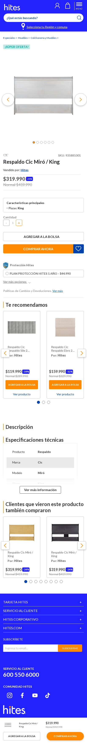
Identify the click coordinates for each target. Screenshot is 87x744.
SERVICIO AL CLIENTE (20, 611)
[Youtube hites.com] (35, 695)
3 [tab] (48, 402)
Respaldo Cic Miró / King (20, 554)
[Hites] (12, 7)
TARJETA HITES (15, 602)
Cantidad (9, 217)
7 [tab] (56, 581)
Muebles (23, 37)
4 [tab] (40, 581)
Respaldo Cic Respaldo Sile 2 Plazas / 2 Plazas (18, 348)
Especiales (9, 37)
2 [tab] (43, 402)
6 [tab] (51, 581)
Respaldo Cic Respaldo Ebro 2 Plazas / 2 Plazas (61, 348)
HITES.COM (12, 628)
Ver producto (22, 394)
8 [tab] (61, 581)
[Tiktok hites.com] (47, 695)
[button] (57, 6)
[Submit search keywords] (82, 18)
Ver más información (40, 490)
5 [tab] (46, 581)
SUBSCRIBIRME (70, 648)
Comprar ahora (38, 249)
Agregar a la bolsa (41, 237)
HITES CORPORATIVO (20, 619)
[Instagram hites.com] (9, 695)
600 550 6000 (21, 674)
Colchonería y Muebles (44, 37)
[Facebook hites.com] (22, 695)
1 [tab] (38, 402)
